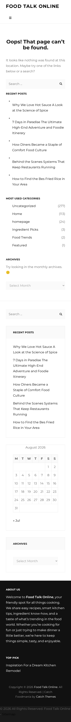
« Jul (16, 520)
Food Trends (22, 237)
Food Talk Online (32, 6)
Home (17, 214)
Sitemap (8, 714)
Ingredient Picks (25, 229)
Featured (19, 245)
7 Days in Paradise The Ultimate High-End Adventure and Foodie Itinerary (38, 127)
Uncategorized (24, 206)
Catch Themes (46, 696)
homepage (21, 222)
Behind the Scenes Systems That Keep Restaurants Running (35, 409)
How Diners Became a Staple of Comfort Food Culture (31, 390)
